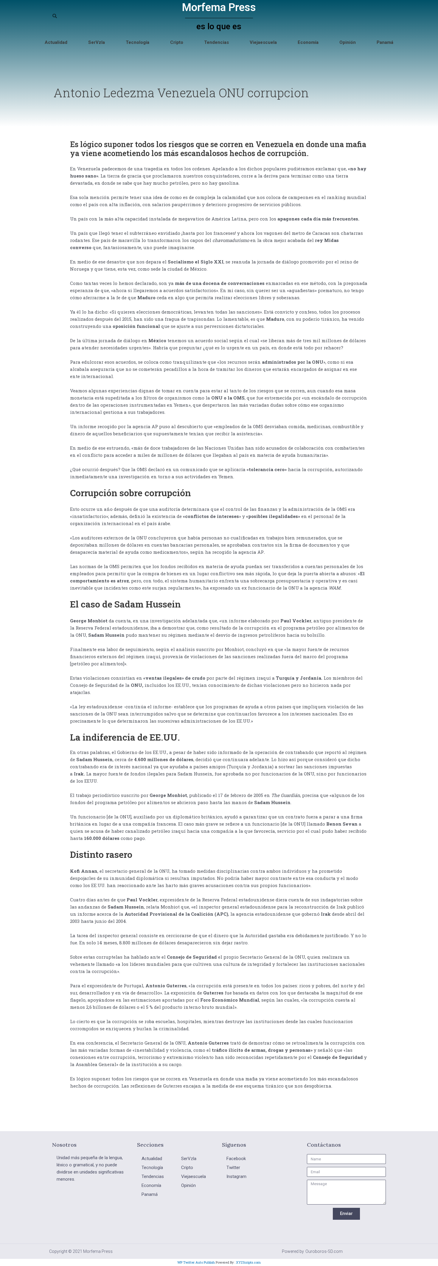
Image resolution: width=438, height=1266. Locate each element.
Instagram (236, 1176)
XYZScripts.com (248, 1262)
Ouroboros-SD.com (324, 1251)
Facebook (236, 1158)
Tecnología (137, 42)
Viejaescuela (263, 42)
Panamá (385, 42)
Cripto (176, 42)
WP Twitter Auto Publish (196, 1262)
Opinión (347, 42)
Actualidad (56, 42)
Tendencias (216, 42)
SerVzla (96, 42)
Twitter (233, 1167)
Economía (308, 42)
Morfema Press (219, 7)
